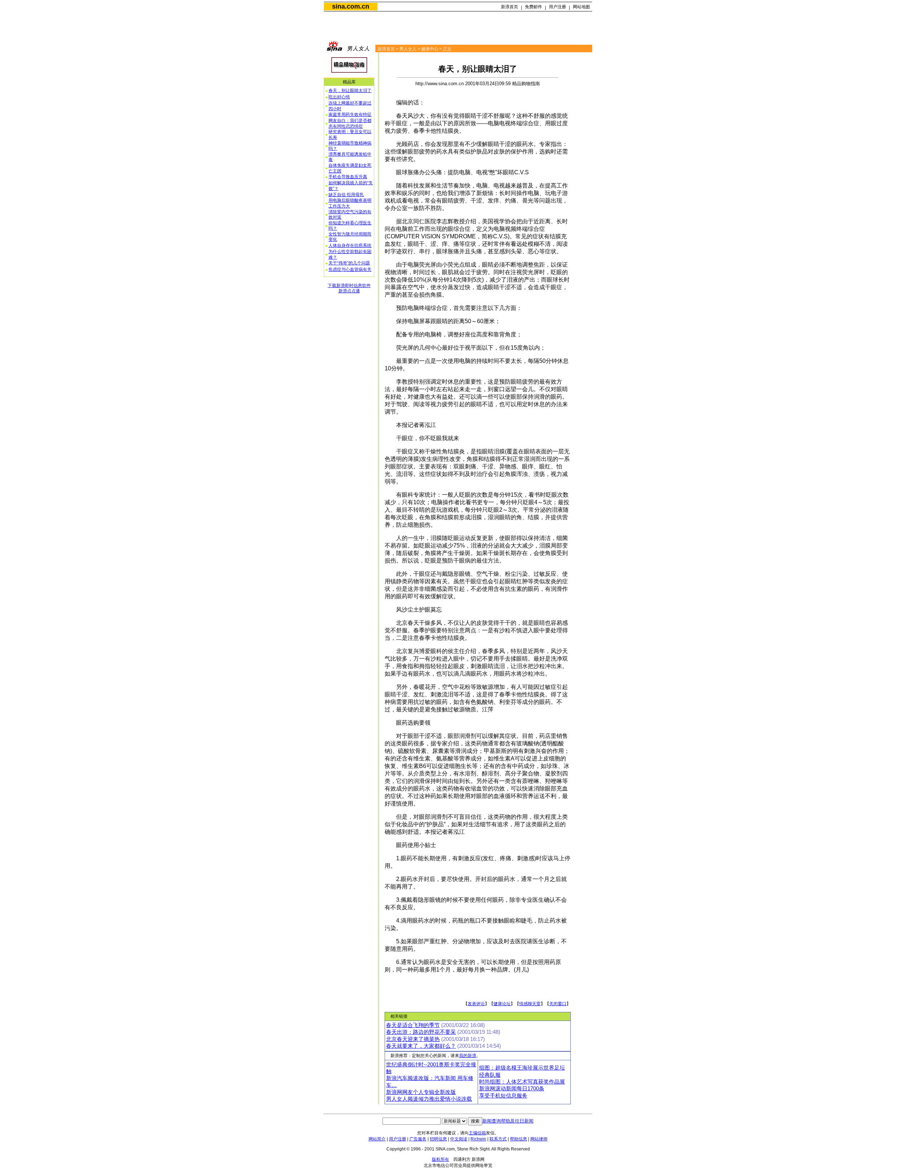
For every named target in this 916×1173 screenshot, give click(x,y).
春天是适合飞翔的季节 (413, 1025)
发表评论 (476, 1003)
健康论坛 (502, 1003)
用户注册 (557, 6)
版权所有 (440, 1159)
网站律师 (538, 1139)
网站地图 (581, 6)
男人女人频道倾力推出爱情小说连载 (429, 1099)
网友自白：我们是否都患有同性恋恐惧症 (349, 123)
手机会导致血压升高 (347, 176)
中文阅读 (458, 1139)
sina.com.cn (350, 6)
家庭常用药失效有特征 (349, 114)
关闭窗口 (557, 1003)
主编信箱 (477, 1132)
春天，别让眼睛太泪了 (349, 90)
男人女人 (407, 49)
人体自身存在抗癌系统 (349, 245)
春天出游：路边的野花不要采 (421, 1032)
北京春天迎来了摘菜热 (413, 1039)
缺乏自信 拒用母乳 (346, 194)
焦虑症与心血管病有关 (349, 269)
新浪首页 (509, 6)
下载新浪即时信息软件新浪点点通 (349, 288)
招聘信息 (438, 1139)
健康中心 (429, 49)
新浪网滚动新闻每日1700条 (511, 1088)
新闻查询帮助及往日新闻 (507, 1121)
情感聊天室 (530, 1003)
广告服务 (418, 1139)
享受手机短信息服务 (503, 1096)
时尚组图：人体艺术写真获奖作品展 (522, 1082)
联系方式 (498, 1139)
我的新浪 (467, 1055)
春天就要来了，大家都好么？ (421, 1046)
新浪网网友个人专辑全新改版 (421, 1092)
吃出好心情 (339, 96)
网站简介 (377, 1139)
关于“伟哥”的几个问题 (349, 263)
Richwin (478, 1139)
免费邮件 (533, 6)
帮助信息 (518, 1139)
